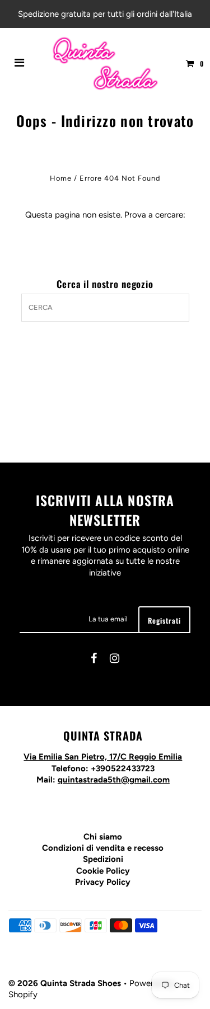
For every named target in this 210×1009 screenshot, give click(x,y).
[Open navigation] (19, 64)
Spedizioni (103, 859)
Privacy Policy (102, 882)
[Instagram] (114, 659)
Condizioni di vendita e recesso (103, 848)
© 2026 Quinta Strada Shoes (65, 983)
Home (61, 178)
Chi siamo (102, 837)
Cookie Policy (103, 871)
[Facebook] (94, 659)
